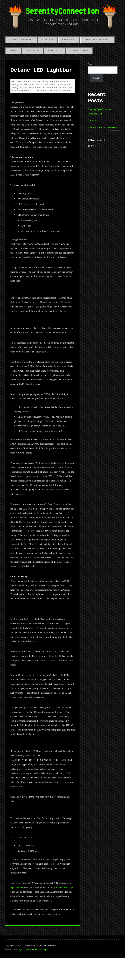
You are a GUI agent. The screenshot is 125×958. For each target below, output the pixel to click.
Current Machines (21, 40)
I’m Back (92, 120)
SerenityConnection (62, 10)
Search (91, 64)
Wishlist (47, 40)
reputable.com (16, 887)
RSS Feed (37, 949)
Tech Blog (32, 50)
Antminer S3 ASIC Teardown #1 (103, 127)
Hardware (68, 40)
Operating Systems (96, 40)
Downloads (54, 50)
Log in (45, 949)
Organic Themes (25, 949)
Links (13, 50)
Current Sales (79, 50)
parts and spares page (63, 887)
